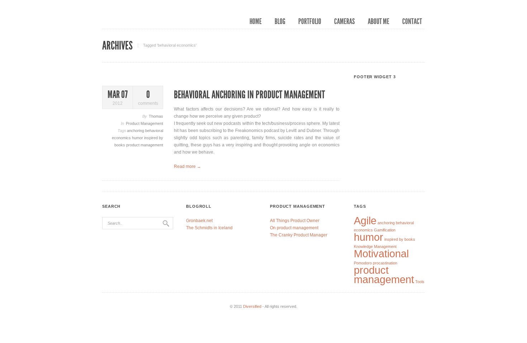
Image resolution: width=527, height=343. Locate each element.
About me (378, 21)
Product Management (144, 123)
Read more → (187, 166)
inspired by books (399, 239)
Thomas (156, 116)
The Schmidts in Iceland (209, 227)
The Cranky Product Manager (298, 235)
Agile (365, 220)
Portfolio (309, 21)
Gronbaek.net (199, 220)
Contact (412, 21)
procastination (385, 263)
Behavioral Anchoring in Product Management (249, 94)
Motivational (381, 253)
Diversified (252, 306)
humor (138, 138)
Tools (419, 281)
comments (148, 98)
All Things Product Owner (294, 220)
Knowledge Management (375, 246)
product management (144, 145)
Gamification (384, 230)
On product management (294, 227)
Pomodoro (363, 263)
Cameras (344, 21)
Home (256, 21)
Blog (280, 21)
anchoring (136, 130)
